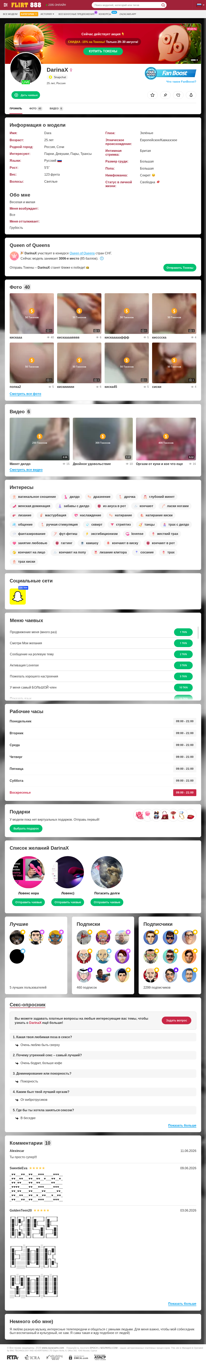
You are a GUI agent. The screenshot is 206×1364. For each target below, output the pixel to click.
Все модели (10, 14)
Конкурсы (105, 14)
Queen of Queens (82, 253)
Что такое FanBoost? (181, 81)
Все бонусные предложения (76, 14)
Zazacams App (127, 14)
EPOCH (94, 1348)
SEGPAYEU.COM (108, 1348)
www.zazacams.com (53, 1347)
